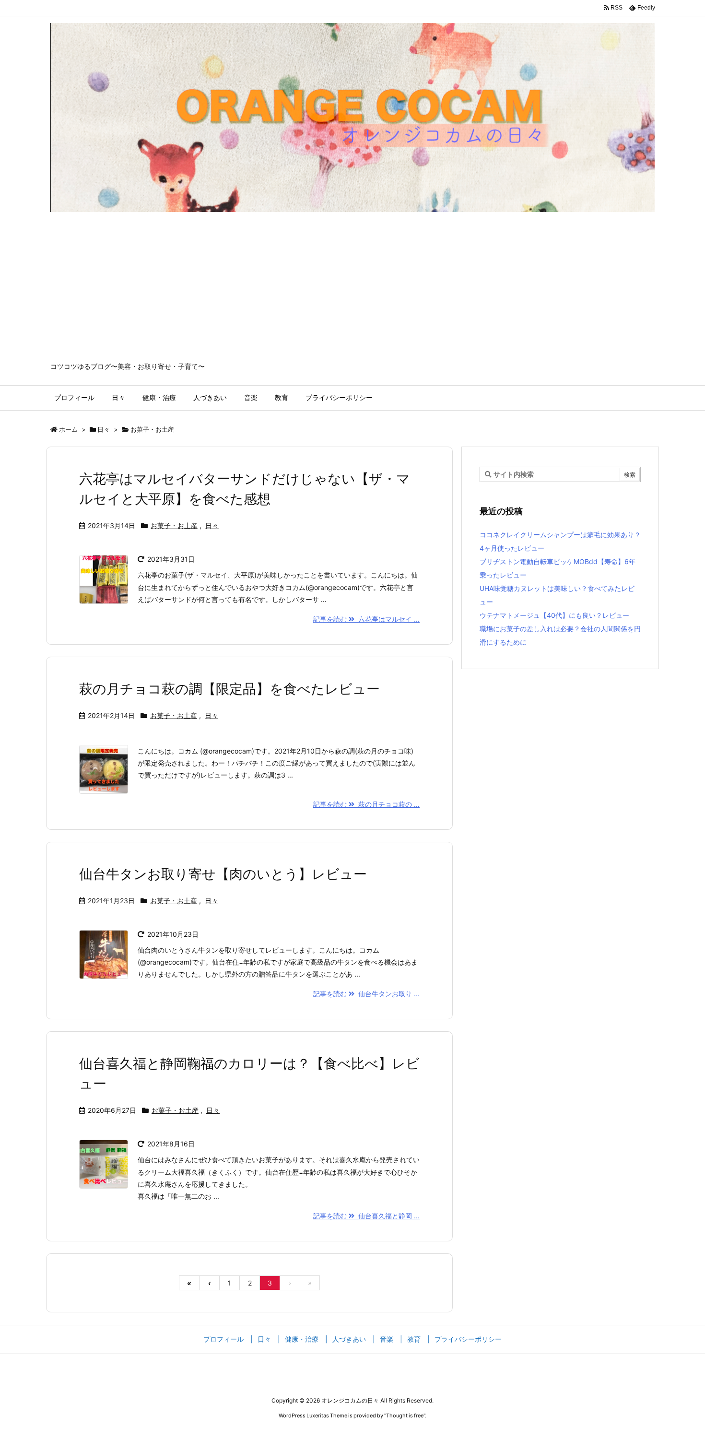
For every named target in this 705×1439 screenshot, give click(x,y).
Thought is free (404, 1415)
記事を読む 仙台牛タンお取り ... (366, 994)
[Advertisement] (352, 290)
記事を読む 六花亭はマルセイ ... (366, 619)
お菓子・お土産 (174, 525)
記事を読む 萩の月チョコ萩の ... (366, 804)
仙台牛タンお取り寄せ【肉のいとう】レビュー (223, 874)
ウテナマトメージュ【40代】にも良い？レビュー (554, 615)
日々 (103, 429)
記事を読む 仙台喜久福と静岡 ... (366, 1216)
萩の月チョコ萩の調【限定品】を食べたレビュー (229, 689)
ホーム (68, 429)
